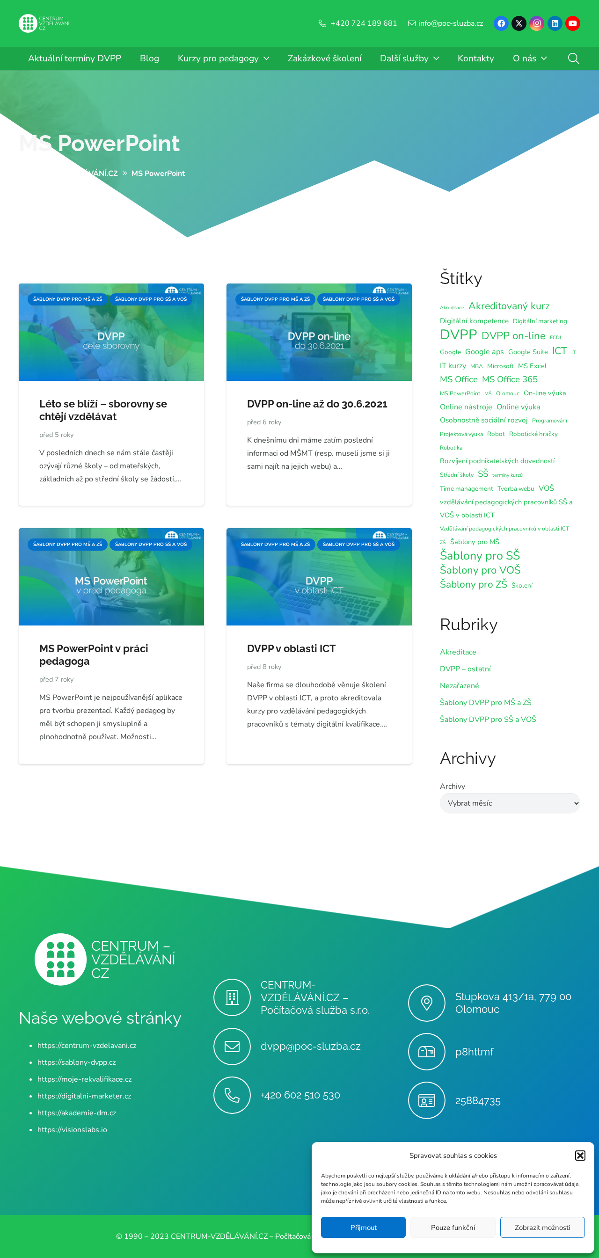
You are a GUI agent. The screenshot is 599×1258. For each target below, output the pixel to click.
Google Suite (528, 351)
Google (450, 352)
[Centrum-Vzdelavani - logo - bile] (44, 23)
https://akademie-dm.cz (76, 1113)
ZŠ (443, 542)
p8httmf (474, 1052)
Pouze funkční (453, 1227)
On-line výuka (545, 393)
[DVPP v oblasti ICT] (319, 535)
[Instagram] (536, 23)
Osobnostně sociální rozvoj (484, 420)
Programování (549, 420)
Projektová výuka (461, 434)
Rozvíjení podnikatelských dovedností (497, 460)
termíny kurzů (507, 475)
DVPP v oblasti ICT (291, 648)
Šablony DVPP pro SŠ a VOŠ (488, 719)
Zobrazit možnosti (542, 1227)
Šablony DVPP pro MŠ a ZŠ (486, 703)
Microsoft (500, 366)
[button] (580, 1155)
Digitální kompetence (474, 321)
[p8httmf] (431, 1051)
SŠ (483, 474)
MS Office (459, 379)
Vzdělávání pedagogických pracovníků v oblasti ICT (504, 528)
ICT (559, 350)
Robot (496, 433)
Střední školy (457, 475)
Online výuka (519, 407)
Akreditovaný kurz (509, 306)
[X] (518, 23)
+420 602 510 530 (300, 1095)
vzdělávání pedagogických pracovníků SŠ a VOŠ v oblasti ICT (506, 508)
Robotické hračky (533, 433)
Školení (522, 585)
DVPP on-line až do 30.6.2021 (317, 404)
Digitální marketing (540, 321)
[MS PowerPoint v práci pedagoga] (111, 535)
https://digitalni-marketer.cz (84, 1096)
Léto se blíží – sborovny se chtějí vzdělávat (103, 410)
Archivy (452, 786)
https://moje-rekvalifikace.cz (84, 1079)
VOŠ (546, 488)
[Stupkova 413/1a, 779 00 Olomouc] (431, 1003)
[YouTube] (572, 23)
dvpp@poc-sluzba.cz (311, 1046)
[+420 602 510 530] (237, 1095)
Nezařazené (459, 686)
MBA (476, 366)
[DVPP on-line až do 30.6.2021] (319, 290)
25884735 (478, 1100)
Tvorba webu (515, 488)
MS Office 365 (510, 379)
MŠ (488, 393)
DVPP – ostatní (465, 669)
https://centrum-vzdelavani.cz (86, 1045)
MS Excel (532, 366)
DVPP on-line (514, 335)
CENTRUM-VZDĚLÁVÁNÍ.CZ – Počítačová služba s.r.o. (315, 997)
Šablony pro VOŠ (480, 570)
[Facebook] (501, 23)
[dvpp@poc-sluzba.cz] (237, 1046)
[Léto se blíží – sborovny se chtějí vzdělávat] (111, 290)
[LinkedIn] (555, 23)
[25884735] (431, 1100)
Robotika (451, 447)
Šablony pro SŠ (480, 555)
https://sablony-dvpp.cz (76, 1062)
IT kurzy (453, 366)
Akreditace (452, 307)
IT (573, 352)
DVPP (458, 334)
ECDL (556, 337)
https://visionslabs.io (72, 1130)
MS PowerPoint (99, 143)
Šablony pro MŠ (474, 541)
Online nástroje (466, 407)
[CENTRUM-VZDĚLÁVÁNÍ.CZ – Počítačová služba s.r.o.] (237, 997)
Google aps (484, 352)
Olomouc (507, 393)
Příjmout (364, 1227)
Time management (466, 488)
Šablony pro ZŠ (473, 584)
